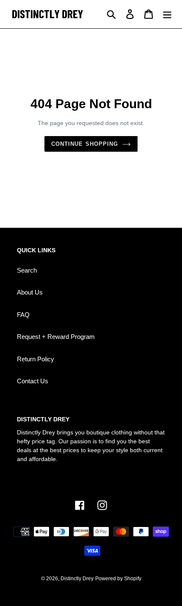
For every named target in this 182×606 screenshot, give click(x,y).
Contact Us (32, 381)
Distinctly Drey (77, 578)
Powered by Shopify (118, 578)
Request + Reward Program (56, 336)
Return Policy (35, 359)
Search (27, 270)
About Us (30, 292)
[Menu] (167, 14)
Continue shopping (84, 144)
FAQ (23, 314)
